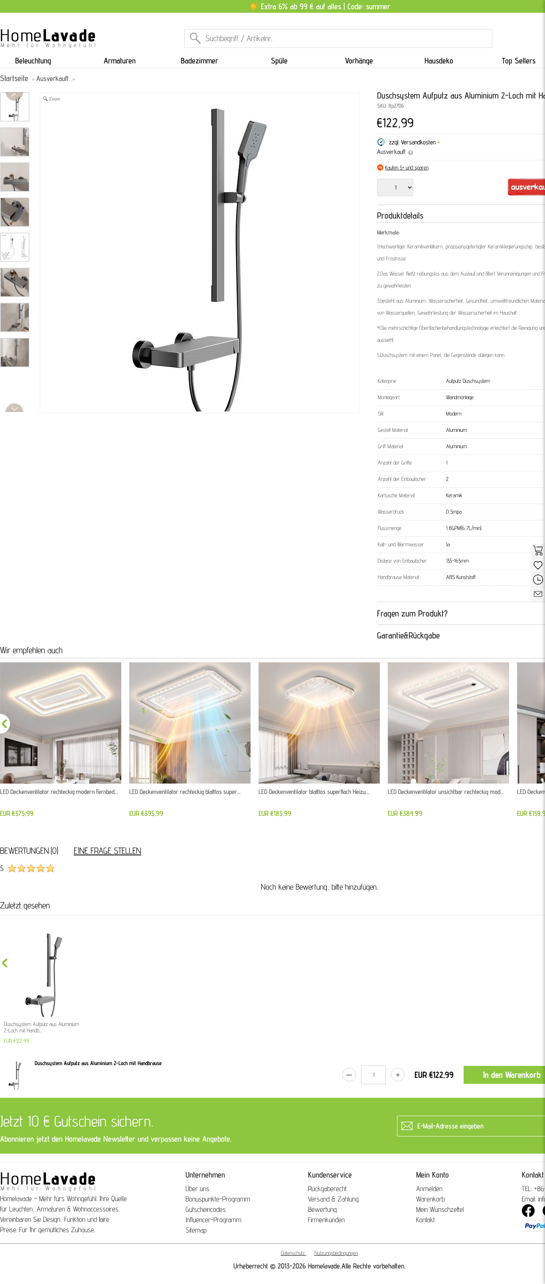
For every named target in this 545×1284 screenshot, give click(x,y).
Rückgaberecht (327, 1188)
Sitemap (196, 1230)
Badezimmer (199, 60)
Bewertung (322, 1209)
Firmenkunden (326, 1219)
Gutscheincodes (206, 1209)
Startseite (14, 78)
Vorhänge (359, 60)
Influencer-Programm (213, 1219)
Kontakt (425, 1219)
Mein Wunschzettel (440, 1209)
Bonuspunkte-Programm (218, 1199)
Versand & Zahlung (333, 1199)
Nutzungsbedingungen (336, 1253)
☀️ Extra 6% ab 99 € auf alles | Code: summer (319, 6)
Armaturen (120, 60)
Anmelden (429, 1188)
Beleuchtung (33, 60)
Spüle (279, 60)
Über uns (197, 1188)
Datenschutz (293, 1253)
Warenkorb (430, 1199)
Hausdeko (439, 60)
